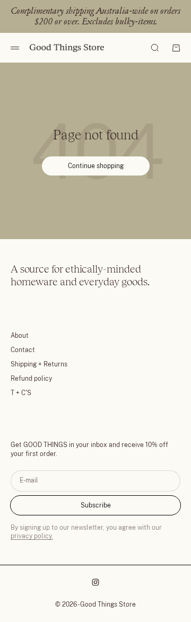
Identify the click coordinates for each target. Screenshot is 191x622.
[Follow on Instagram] (95, 582)
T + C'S (21, 393)
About (20, 335)
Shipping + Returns (39, 364)
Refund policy (31, 378)
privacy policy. (32, 536)
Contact (23, 350)
